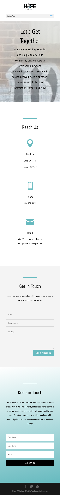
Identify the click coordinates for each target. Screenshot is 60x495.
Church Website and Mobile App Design (25, 491)
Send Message (43, 352)
